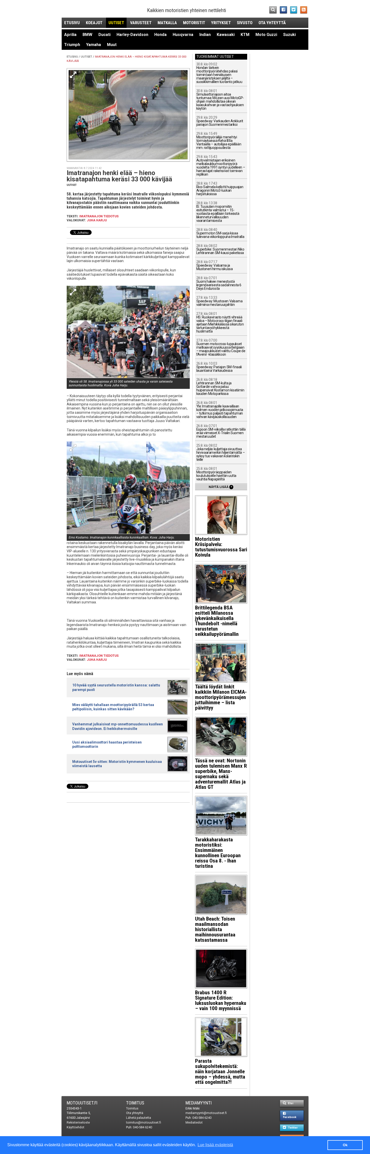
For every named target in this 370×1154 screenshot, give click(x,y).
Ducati (104, 34)
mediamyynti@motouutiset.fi (206, 1113)
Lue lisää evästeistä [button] (215, 1145)
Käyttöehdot (75, 1127)
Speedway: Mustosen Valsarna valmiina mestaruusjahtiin (219, 301)
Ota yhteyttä (272, 22)
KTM (245, 34)
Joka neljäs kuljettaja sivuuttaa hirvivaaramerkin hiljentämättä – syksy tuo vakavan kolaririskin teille (220, 453)
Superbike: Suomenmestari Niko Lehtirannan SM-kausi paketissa (220, 249)
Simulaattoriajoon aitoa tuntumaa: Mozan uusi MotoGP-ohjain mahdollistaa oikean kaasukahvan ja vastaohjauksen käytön (220, 99)
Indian (205, 34)
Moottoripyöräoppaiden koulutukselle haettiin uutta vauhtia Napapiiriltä (216, 474)
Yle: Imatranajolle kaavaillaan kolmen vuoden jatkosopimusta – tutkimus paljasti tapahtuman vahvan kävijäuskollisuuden (219, 410)
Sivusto (244, 22)
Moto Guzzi (266, 34)
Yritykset (221, 22)
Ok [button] (345, 1145)
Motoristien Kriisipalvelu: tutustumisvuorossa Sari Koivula (221, 547)
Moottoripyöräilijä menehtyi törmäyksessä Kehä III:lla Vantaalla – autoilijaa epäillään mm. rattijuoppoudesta (218, 141)
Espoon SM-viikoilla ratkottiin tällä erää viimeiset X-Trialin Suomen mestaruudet (221, 431)
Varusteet (141, 22)
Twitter (292, 1127)
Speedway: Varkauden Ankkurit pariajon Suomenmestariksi (219, 121)
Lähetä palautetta (138, 1118)
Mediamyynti (199, 1102)
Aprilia (70, 34)
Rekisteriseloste (78, 1122)
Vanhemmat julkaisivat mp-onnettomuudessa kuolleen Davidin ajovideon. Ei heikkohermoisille (117, 726)
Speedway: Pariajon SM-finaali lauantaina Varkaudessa (219, 367)
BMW (87, 34)
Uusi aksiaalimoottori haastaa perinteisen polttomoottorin (107, 744)
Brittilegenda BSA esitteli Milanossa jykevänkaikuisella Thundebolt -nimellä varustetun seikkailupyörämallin (217, 621)
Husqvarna (183, 34)
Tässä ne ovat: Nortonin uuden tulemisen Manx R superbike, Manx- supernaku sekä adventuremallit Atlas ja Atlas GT (221, 774)
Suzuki (289, 34)
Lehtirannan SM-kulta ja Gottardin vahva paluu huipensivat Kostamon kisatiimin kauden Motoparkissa (220, 387)
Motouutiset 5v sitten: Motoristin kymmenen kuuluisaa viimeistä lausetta (117, 764)
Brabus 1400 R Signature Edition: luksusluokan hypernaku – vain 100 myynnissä (220, 1000)
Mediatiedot (194, 1122)
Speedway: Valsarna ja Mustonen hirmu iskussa (214, 265)
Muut (112, 44)
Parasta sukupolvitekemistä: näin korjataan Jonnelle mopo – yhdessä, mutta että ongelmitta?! (220, 1071)
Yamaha (93, 44)
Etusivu (72, 22)
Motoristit (194, 22)
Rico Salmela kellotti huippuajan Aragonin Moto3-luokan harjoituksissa (219, 189)
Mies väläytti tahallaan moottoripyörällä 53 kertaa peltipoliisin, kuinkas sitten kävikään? (113, 707)
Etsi (290, 1103)
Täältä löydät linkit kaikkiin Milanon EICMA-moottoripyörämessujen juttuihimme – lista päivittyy (221, 697)
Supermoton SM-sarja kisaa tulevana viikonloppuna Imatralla (220, 233)
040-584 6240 (142, 1127)
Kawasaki (226, 34)
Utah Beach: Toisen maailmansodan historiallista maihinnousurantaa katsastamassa (215, 929)
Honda (160, 34)
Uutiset (116, 22)
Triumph (72, 44)
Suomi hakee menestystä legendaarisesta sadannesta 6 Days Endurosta (218, 283)
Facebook (289, 1117)
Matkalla (167, 22)
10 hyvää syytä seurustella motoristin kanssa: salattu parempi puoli (116, 687)
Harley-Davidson (132, 34)
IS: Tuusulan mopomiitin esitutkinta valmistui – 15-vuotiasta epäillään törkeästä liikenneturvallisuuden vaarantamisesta (217, 212)
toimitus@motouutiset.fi (143, 1122)
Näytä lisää (220, 486)
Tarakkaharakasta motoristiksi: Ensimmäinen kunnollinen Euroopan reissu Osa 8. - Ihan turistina (218, 853)
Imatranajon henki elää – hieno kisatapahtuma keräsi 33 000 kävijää (119, 176)
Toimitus (135, 1102)
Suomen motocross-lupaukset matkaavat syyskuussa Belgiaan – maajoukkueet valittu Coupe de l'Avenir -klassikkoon (220, 347)
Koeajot (94, 22)
